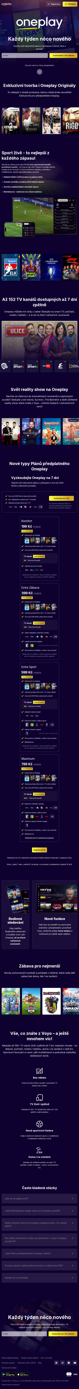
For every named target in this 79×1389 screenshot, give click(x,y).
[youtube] (74, 1362)
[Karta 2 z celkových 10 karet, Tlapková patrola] (31, 1001)
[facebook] (56, 1362)
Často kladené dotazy (10, 1358)
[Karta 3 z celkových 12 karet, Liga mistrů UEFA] (51, 267)
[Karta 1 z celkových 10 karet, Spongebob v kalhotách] (11, 1001)
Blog (39, 1363)
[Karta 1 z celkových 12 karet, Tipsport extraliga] (11, 267)
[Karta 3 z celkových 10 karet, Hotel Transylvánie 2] (51, 1001)
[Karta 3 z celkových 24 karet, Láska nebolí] (51, 120)
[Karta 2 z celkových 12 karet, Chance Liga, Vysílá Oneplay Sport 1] (31, 267)
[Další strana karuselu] (77, 121)
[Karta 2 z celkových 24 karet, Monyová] (31, 120)
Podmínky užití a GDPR (26, 1363)
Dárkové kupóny (8, 1363)
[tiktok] (68, 1362)
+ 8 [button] (52, 725)
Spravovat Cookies (9, 1368)
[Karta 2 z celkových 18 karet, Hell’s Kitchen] (31, 431)
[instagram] (62, 1362)
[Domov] (7, 4)
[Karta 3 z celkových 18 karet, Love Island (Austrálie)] (51, 431)
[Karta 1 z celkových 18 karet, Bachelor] (11, 431)
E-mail (5, 55)
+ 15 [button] (40, 507)
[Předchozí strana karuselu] (1, 121)
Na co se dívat (46, 1358)
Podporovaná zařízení (29, 1358)
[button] (63, 55)
